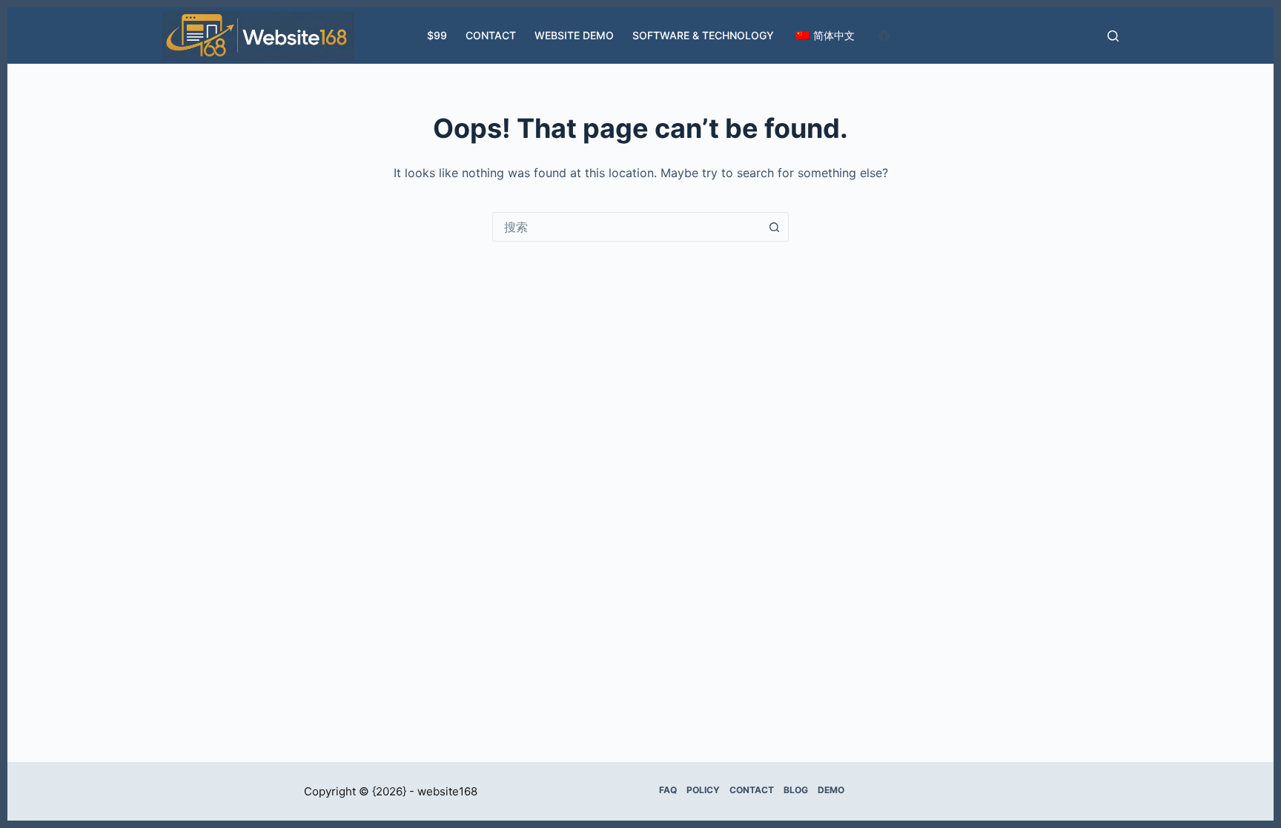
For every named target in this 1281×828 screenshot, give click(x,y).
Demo (831, 789)
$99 (437, 35)
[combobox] (626, 227)
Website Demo (574, 35)
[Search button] (774, 227)
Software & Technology (703, 35)
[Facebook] (884, 36)
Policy (703, 789)
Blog (796, 789)
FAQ (668, 789)
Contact (491, 35)
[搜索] (1113, 36)
